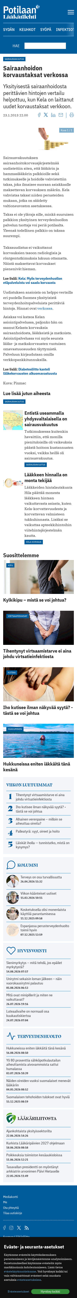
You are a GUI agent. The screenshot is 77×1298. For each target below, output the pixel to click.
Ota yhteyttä (11, 1208)
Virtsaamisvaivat (17, 616)
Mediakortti (10, 1197)
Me (5, 1202)
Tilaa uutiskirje (12, 1213)
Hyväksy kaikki (50, 1291)
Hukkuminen (15, 728)
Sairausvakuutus (14, 58)
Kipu (10, 565)
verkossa (45, 308)
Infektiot (65, 29)
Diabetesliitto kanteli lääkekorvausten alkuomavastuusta (30, 371)
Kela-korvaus (33, 541)
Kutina (12, 672)
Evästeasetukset (18, 1291)
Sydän (9, 29)
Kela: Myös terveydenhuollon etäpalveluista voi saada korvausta (32, 280)
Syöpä (45, 29)
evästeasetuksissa (29, 1280)
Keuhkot (27, 29)
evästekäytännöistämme (20, 1271)
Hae (16, 45)
